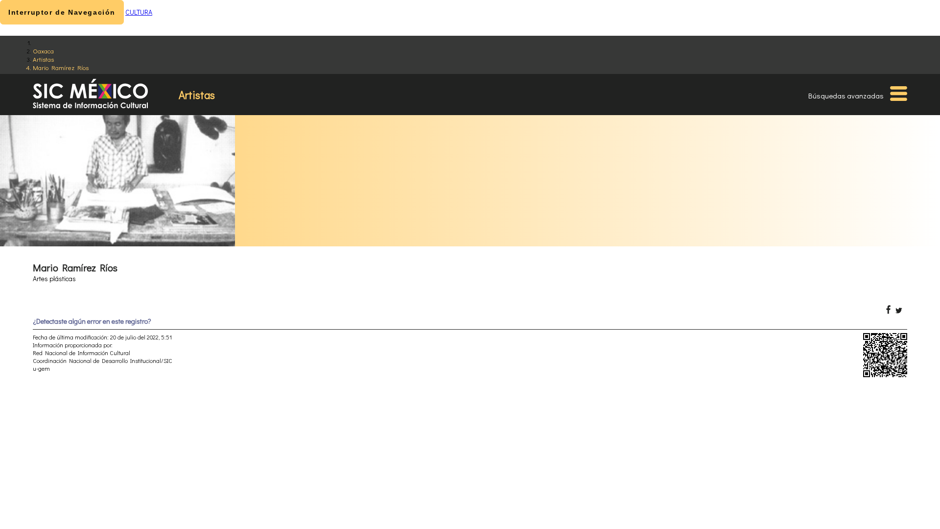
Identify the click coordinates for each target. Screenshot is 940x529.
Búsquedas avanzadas (846, 95)
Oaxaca (43, 51)
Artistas (43, 59)
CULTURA (138, 12)
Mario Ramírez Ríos (61, 67)
